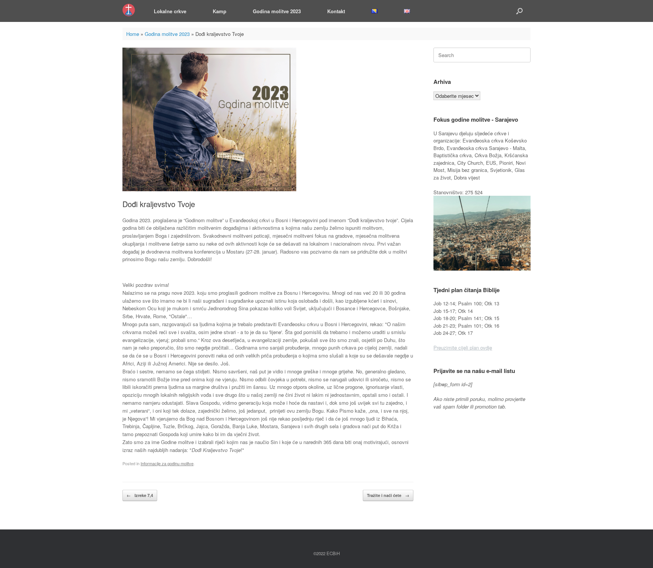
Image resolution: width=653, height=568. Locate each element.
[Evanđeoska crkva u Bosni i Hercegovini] (128, 10)
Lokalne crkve (170, 11)
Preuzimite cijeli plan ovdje (462, 347)
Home (132, 33)
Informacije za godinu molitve (167, 463)
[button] (519, 11)
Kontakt (336, 11)
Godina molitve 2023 (277, 11)
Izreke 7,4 (140, 495)
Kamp (219, 11)
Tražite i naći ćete (388, 495)
